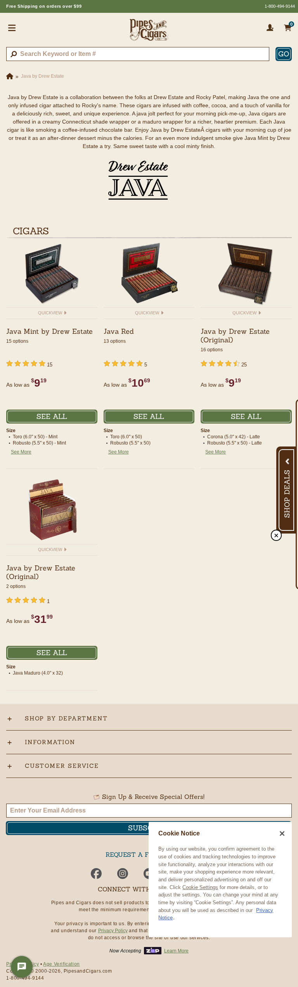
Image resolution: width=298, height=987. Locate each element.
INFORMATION (50, 742)
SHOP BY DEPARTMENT (66, 718)
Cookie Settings (200, 887)
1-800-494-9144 (280, 6)
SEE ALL (51, 416)
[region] (220, 879)
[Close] (282, 833)
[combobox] (137, 54)
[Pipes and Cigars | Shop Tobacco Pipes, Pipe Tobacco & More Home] (149, 33)
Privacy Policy (113, 930)
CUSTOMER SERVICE (62, 765)
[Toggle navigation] (12, 27)
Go (283, 53)
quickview (50, 312)
